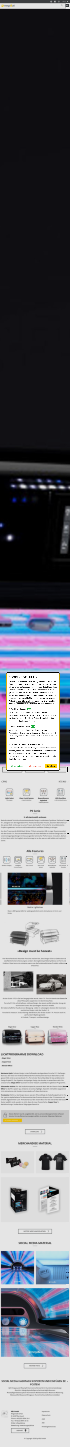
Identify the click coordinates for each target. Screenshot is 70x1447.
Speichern (51, 766)
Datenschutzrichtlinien (25, 704)
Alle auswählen (17, 766)
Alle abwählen (35, 766)
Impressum (49, 704)
